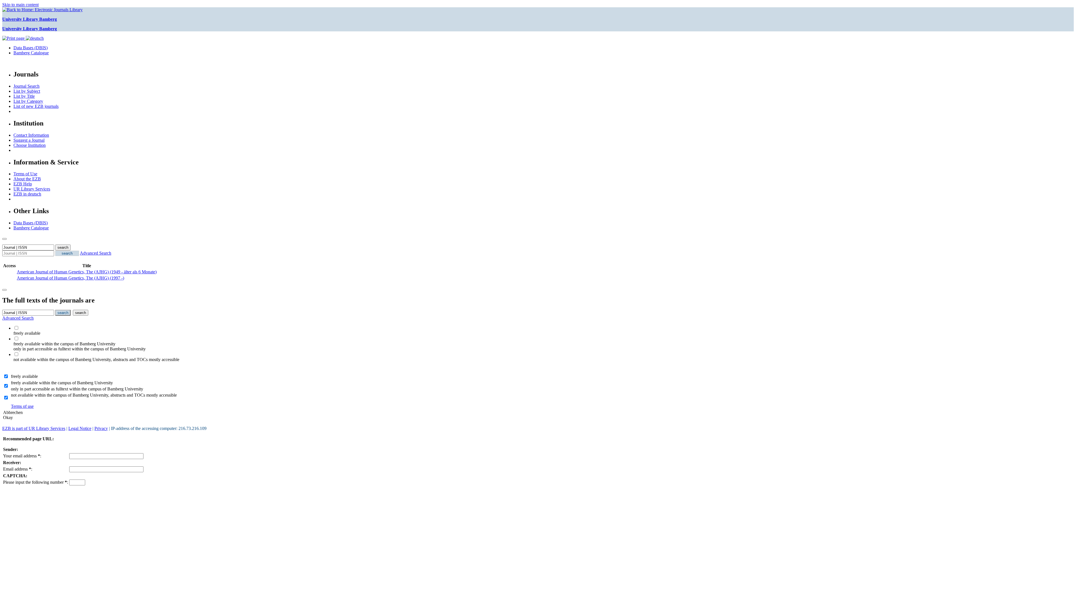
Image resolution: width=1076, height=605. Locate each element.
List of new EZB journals (36, 106)
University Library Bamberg (29, 19)
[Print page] (14, 38)
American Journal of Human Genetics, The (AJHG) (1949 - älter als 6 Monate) (87, 271)
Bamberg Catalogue (31, 52)
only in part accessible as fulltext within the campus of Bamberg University (77, 389)
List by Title (24, 96)
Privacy (101, 428)
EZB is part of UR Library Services (33, 428)
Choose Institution (29, 145)
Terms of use (22, 406)
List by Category (28, 101)
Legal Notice (79, 428)
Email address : (17, 469)
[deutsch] (35, 38)
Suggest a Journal (29, 140)
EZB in (27, 194)
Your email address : (22, 455)
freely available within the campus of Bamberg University (62, 382)
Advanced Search (95, 253)
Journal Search (26, 86)
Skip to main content (20, 4)
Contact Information (31, 135)
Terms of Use (25, 173)
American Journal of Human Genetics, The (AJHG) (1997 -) (70, 278)
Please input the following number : (35, 482)
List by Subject (26, 91)
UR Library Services (31, 189)
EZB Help (22, 184)
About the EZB (27, 178)
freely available (24, 376)
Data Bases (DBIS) (30, 47)
